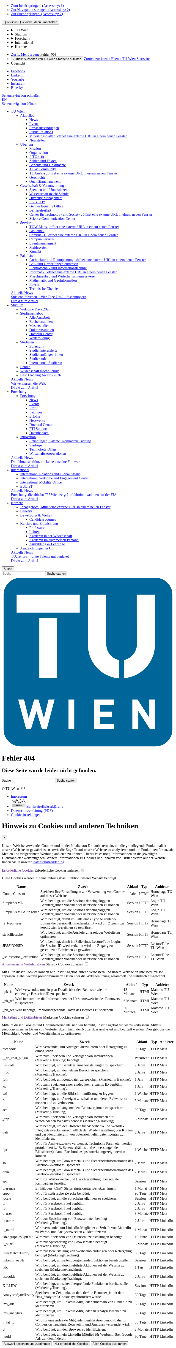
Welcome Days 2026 (35, 309)
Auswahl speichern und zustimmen (27, 1343)
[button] (21, 95)
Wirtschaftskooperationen (47, 453)
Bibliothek (36, 231)
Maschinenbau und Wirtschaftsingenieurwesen (62, 276)
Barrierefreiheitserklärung (44, 806)
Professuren (37, 528)
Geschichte (37, 177)
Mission (35, 148)
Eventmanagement (42, 243)
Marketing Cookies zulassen (63, 1017)
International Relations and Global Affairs (50, 474)
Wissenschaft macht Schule (49, 194)
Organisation (38, 153)
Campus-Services (42, 239)
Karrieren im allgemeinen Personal (54, 540)
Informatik (73, 272)
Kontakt (35, 251)
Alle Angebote (39, 317)
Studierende (38, 359)
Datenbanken (39, 433)
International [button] (20, 470)
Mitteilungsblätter (78, 136)
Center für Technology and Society (90, 214)
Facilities (35, 412)
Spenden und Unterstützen (48, 190)
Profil (33, 408)
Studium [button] (17, 305)
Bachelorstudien (41, 321)
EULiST (26, 486)
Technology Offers (43, 449)
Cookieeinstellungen (26, 815)
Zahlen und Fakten (43, 161)
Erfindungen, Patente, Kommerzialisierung (60, 441)
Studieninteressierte (43, 350)
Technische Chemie (43, 289)
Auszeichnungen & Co (36, 548)
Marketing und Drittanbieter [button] (22, 1017)
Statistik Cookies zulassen (64, 964)
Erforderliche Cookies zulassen (57, 870)
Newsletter (37, 140)
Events (34, 124)
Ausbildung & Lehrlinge (47, 544)
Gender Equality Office (46, 206)
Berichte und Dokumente (47, 165)
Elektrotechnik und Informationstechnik (58, 268)
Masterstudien (39, 326)
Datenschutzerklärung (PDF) (32, 811)
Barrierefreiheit (40, 210)
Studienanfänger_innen (46, 354)
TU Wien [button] (18, 111)
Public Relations (41, 132)
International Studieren (45, 363)
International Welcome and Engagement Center (54, 478)
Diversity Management (45, 198)
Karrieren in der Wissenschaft (50, 536)
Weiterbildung (39, 338)
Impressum (19, 796)
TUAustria (73, 173)
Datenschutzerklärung (48, 862)
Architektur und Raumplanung (87, 260)
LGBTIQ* (37, 202)
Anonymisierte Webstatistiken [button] (24, 964)
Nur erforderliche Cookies (71, 1343)
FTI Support (38, 429)
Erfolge (34, 416)
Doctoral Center (40, 334)
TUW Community (42, 169)
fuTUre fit (36, 157)
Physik (34, 284)
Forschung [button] (18, 392)
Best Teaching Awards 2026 (40, 375)
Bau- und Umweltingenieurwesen (53, 264)
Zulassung (36, 346)
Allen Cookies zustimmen (109, 1343)
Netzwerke (37, 420)
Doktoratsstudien (41, 330)
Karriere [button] (17, 503)
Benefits (26, 511)
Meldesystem (38, 247)
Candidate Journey (42, 519)
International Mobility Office (41, 482)
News (33, 120)
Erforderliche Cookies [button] (18, 870)
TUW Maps (74, 227)
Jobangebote (65, 507)
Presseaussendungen (44, 128)
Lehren (25, 367)
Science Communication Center (52, 218)
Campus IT (73, 235)
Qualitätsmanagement (44, 181)
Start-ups (35, 445)
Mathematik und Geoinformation (53, 280)
